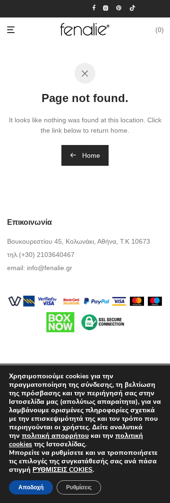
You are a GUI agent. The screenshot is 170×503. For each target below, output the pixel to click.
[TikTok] (132, 8)
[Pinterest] (119, 8)
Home (90, 155)
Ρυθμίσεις (79, 487)
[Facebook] (93, 8)
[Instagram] (105, 8)
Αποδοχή (30, 487)
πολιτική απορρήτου (55, 435)
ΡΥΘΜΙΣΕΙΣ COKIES (63, 470)
